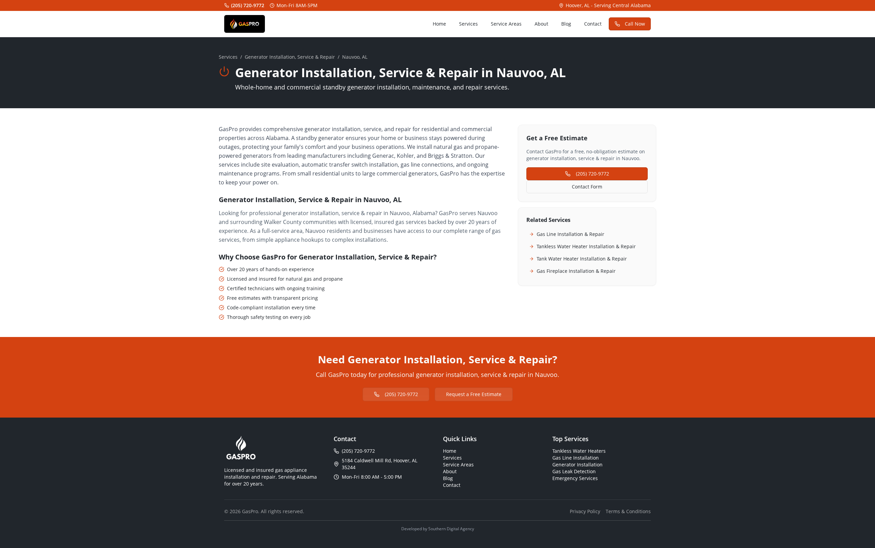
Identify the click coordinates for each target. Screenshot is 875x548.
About (541, 23)
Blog (566, 23)
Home (439, 23)
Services (468, 23)
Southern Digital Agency (451, 529)
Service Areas (506, 23)
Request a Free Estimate (473, 394)
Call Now (635, 23)
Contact (593, 23)
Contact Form (587, 186)
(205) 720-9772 (247, 5)
